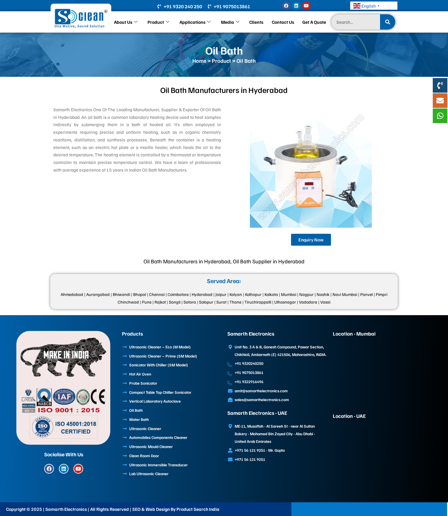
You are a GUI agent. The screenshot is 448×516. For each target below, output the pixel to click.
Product (156, 22)
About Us (123, 22)
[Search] (387, 22)
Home (199, 60)
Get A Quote (314, 22)
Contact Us (283, 22)
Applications (192, 22)
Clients (256, 22)
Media (227, 22)
